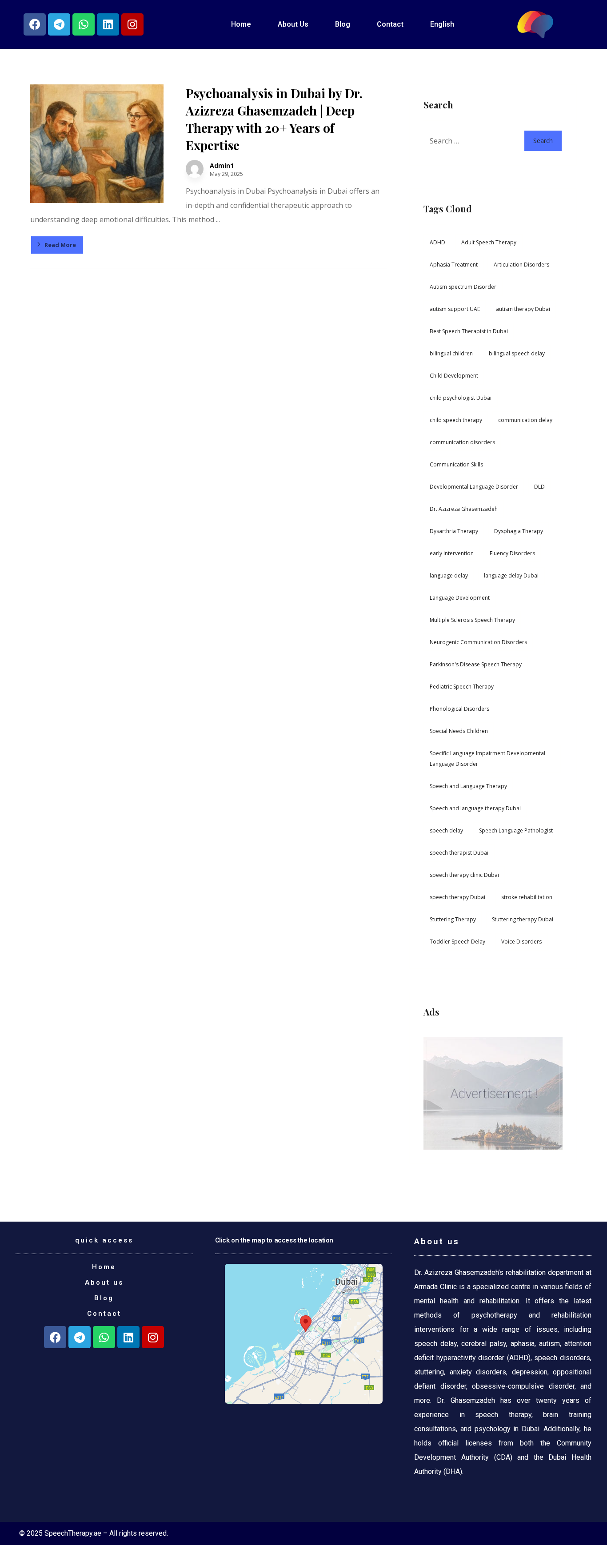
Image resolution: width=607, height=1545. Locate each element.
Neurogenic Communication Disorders (478, 642)
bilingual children (451, 353)
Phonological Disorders (459, 709)
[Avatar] (195, 169)
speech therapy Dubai (457, 897)
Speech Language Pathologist (516, 830)
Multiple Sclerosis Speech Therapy (472, 620)
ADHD (437, 242)
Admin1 (222, 165)
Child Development (454, 375)
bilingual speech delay (517, 353)
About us (104, 1282)
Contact (390, 24)
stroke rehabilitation (526, 897)
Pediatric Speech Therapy (462, 686)
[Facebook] (35, 24)
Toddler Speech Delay (457, 941)
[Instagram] (132, 24)
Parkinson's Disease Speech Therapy (476, 664)
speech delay (446, 830)
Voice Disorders (521, 941)
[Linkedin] (108, 24)
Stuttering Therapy (453, 919)
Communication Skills (456, 464)
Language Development (460, 597)
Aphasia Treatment (454, 264)
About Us (293, 24)
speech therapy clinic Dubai (464, 875)
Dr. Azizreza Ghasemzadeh (464, 509)
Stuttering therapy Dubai (522, 919)
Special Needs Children (459, 731)
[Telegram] (59, 24)
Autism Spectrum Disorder (463, 287)
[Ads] (493, 1093)
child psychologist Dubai (460, 398)
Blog (342, 24)
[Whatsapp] (83, 24)
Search (543, 140)
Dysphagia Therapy (518, 531)
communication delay (525, 420)
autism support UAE (455, 309)
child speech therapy (456, 420)
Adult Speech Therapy (488, 242)
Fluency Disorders (512, 553)
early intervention (452, 553)
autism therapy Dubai (523, 309)
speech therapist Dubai (459, 852)
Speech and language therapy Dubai (475, 808)
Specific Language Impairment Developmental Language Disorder (487, 758)
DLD (539, 486)
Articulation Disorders (521, 264)
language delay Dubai (511, 575)
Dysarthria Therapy (454, 531)
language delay (449, 575)
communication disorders (462, 442)
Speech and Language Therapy (468, 786)
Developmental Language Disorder (474, 486)
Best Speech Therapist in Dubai (469, 331)
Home (241, 24)
